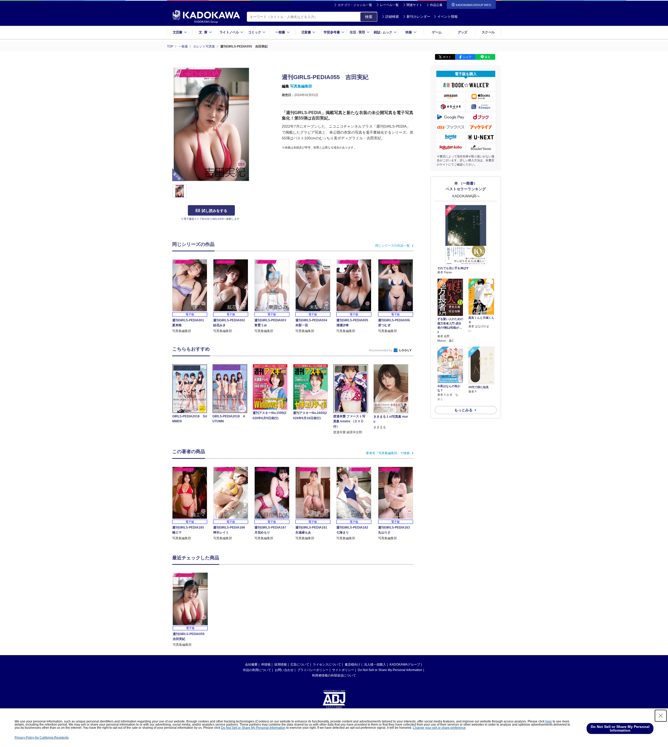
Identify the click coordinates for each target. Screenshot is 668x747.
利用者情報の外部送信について (334, 675)
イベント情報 (447, 17)
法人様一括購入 (375, 664)
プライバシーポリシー (313, 670)
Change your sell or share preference (439, 727)
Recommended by (381, 350)
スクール (488, 32)
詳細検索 (392, 17)
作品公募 (436, 5)
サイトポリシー (343, 670)
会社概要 (251, 664)
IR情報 (266, 664)
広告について (299, 664)
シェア (467, 56)
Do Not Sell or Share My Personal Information (390, 670)
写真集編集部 (301, 86)
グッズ (462, 32)
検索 (368, 17)
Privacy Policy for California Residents (42, 737)
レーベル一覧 (389, 5)
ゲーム (437, 32)
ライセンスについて (327, 664)
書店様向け (352, 664)
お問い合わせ (284, 670)
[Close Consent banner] (660, 715)
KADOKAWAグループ (405, 664)
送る (487, 56)
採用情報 (280, 664)
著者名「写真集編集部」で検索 (388, 453)
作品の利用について (257, 670)
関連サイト (414, 5)
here (548, 721)
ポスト (447, 56)
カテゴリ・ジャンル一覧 (355, 5)
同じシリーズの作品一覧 (392, 245)
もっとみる (463, 410)
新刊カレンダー (418, 17)
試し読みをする (214, 211)
